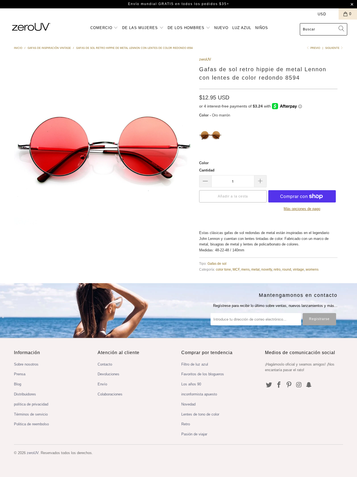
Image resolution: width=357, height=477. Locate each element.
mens (245, 269)
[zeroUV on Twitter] (269, 385)
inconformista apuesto (199, 394)
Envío (102, 384)
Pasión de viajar (194, 434)
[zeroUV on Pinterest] (289, 385)
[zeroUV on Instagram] (299, 385)
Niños (261, 28)
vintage (298, 269)
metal (255, 269)
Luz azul (241, 28)
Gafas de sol (217, 263)
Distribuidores (25, 394)
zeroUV (205, 59)
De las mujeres (140, 28)
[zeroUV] (31, 27)
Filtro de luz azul (194, 364)
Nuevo (221, 28)
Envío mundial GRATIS (151, 4)
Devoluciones (108, 374)
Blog (17, 384)
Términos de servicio (31, 414)
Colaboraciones (110, 394)
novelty (266, 269)
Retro (185, 424)
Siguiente (332, 48)
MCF (236, 269)
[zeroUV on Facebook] (279, 385)
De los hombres (187, 28)
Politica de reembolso (31, 424)
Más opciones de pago (302, 209)
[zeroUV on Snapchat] (309, 385)
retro (277, 269)
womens (312, 269)
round (286, 269)
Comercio (102, 28)
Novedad (188, 404)
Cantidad (206, 170)
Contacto (105, 364)
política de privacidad (31, 404)
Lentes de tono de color (200, 414)
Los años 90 (191, 384)
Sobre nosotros (26, 364)
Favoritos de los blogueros (202, 374)
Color (204, 163)
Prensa (19, 374)
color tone (223, 269)
